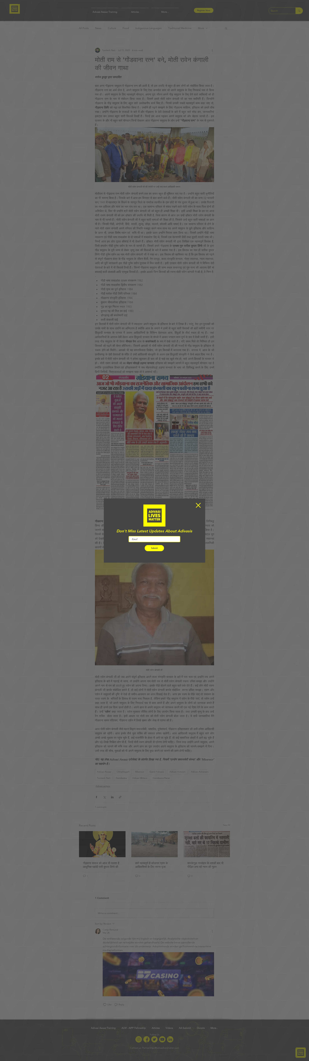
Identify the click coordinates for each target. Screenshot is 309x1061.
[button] (198, 505)
